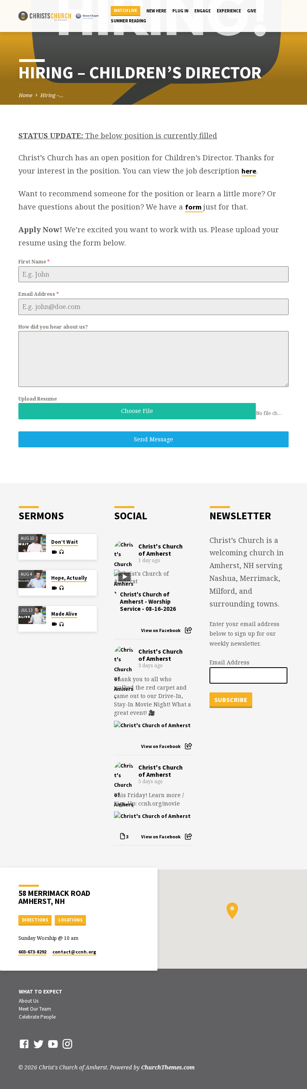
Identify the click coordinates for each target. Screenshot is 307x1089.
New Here (156, 11)
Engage (202, 11)
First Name (34, 261)
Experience (229, 11)
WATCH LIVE (125, 10)
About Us (28, 1000)
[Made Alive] (32, 615)
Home (25, 95)
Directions (35, 920)
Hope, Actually (69, 577)
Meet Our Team (35, 1008)
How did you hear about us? (53, 326)
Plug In (180, 11)
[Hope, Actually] (32, 579)
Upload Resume (37, 398)
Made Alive (64, 613)
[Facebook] (24, 1043)
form (194, 206)
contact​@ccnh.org (74, 952)
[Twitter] (38, 1043)
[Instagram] (67, 1043)
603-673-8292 (32, 952)
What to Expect (40, 991)
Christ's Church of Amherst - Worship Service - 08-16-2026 (148, 601)
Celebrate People (37, 1016)
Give (251, 11)
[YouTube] (53, 1043)
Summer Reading (128, 21)
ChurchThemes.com (168, 1067)
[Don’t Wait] (32, 543)
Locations (70, 920)
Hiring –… (52, 95)
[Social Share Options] (188, 630)
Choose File (137, 411)
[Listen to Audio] (61, 552)
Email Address (38, 294)
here (248, 171)
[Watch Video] (54, 552)
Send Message (153, 439)
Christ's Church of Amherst (160, 549)
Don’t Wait (64, 542)
